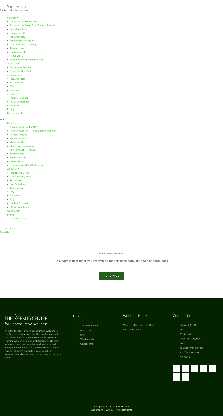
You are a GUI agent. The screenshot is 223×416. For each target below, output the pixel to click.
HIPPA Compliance (20, 101)
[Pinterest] (203, 368)
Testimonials (17, 82)
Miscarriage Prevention (22, 40)
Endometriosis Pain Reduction (26, 59)
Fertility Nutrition (19, 52)
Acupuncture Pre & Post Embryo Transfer (33, 25)
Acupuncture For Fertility (24, 21)
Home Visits (16, 55)
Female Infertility (19, 33)
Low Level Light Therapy (23, 44)
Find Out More (17, 78)
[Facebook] (176, 368)
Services (12, 17)
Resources (15, 75)
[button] (111, 119)
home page (112, 275)
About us (12, 63)
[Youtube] (194, 368)
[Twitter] (185, 368)
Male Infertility (17, 36)
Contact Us (13, 105)
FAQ (12, 86)
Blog (12, 94)
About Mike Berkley (20, 67)
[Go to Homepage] (36, 319)
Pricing (11, 109)
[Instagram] (212, 368)
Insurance (15, 90)
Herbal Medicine (18, 29)
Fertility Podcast (19, 97)
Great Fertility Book (20, 71)
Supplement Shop (17, 113)
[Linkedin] (176, 377)
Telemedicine (17, 48)
